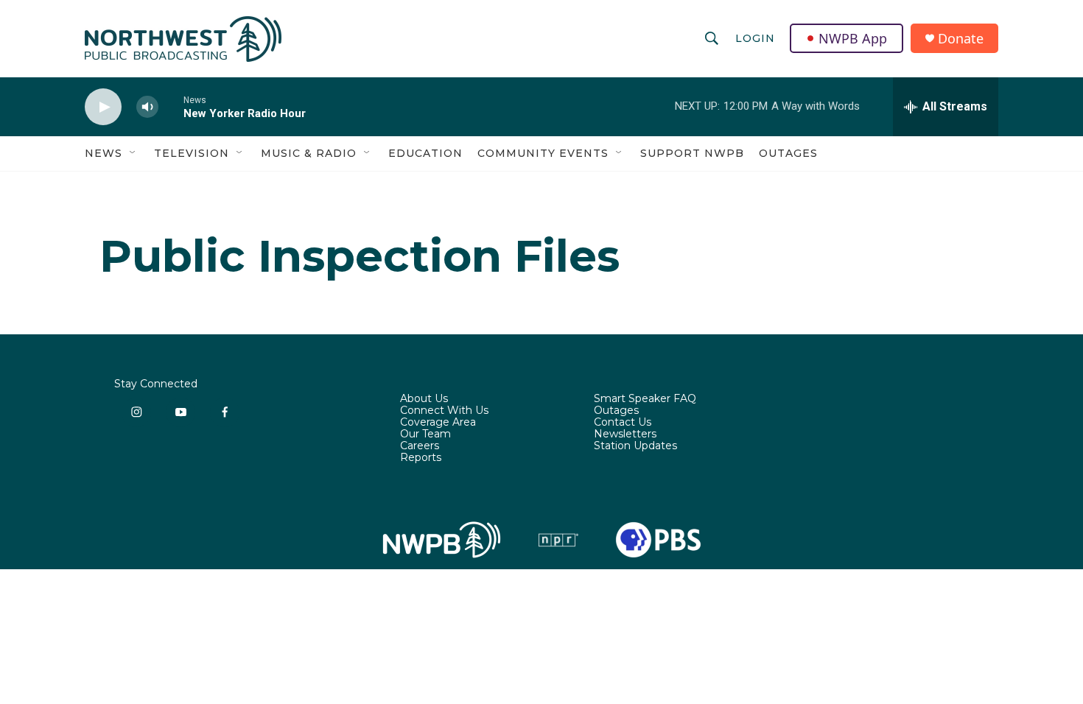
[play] (103, 107)
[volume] (147, 107)
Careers (419, 446)
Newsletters (625, 434)
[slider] (171, 106)
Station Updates (635, 446)
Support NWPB (692, 153)
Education (425, 153)
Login (755, 38)
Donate (961, 38)
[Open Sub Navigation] (133, 153)
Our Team (425, 434)
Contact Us (622, 423)
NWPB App (853, 38)
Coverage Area (438, 423)
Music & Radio (309, 153)
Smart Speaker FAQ (645, 399)
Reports (420, 458)
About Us (424, 399)
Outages (788, 153)
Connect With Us (444, 411)
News (103, 153)
